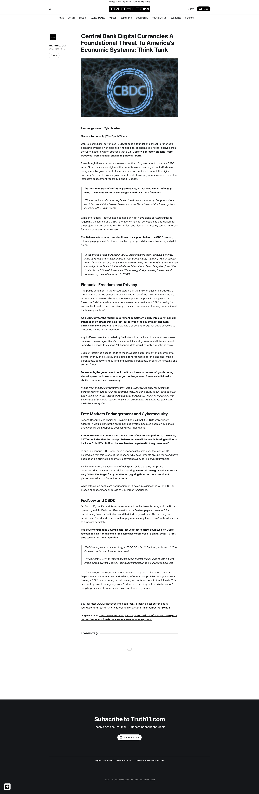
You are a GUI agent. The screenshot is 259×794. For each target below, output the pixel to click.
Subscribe (203, 9)
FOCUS (82, 18)
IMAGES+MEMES (97, 18)
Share (54, 55)
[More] (200, 18)
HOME (61, 18)
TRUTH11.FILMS (159, 18)
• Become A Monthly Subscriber (150, 760)
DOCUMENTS (142, 18)
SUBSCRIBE (176, 18)
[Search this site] (50, 9)
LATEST (71, 18)
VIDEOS (112, 18)
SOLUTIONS (126, 18)
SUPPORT (189, 18)
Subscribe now (131, 737)
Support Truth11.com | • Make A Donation (113, 760)
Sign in (191, 9)
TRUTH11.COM (57, 45)
